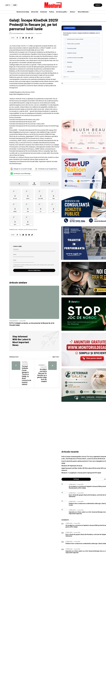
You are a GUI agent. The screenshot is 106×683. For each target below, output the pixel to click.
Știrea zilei (72, 484)
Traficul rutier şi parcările (73, 43)
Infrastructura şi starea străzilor (75, 39)
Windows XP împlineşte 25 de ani (71, 466)
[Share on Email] (29, 37)
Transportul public (71, 48)
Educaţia (69, 66)
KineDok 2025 (13, 229)
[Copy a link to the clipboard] (32, 37)
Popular (76, 479)
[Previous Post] (16, 365)
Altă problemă (70, 71)
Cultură (24, 362)
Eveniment (42, 365)
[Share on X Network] (20, 37)
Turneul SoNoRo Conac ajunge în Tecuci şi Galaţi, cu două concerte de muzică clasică (26, 375)
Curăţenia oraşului (71, 53)
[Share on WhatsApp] (23, 37)
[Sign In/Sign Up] (101, 18)
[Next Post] (52, 365)
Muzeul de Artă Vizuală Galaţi (28, 229)
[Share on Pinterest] (26, 37)
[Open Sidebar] (101, 23)
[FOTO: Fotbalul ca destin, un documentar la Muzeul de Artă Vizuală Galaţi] (34, 302)
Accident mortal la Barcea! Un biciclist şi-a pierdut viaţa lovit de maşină (42, 375)
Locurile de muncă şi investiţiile (75, 57)
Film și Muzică (29, 33)
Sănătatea (69, 62)
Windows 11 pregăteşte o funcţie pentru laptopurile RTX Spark (81, 473)
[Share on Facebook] (17, 37)
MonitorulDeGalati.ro (96, 76)
